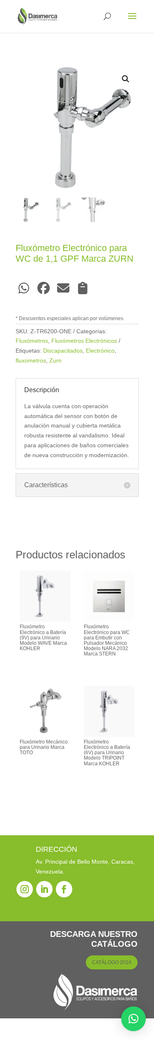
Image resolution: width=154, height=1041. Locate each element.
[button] (125, 79)
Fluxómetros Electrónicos (84, 340)
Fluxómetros (32, 340)
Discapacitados (63, 350)
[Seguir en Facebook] (64, 889)
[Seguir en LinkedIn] (44, 889)
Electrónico (100, 350)
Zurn (55, 360)
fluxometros (31, 360)
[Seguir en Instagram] (24, 889)
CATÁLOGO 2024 (111, 962)
